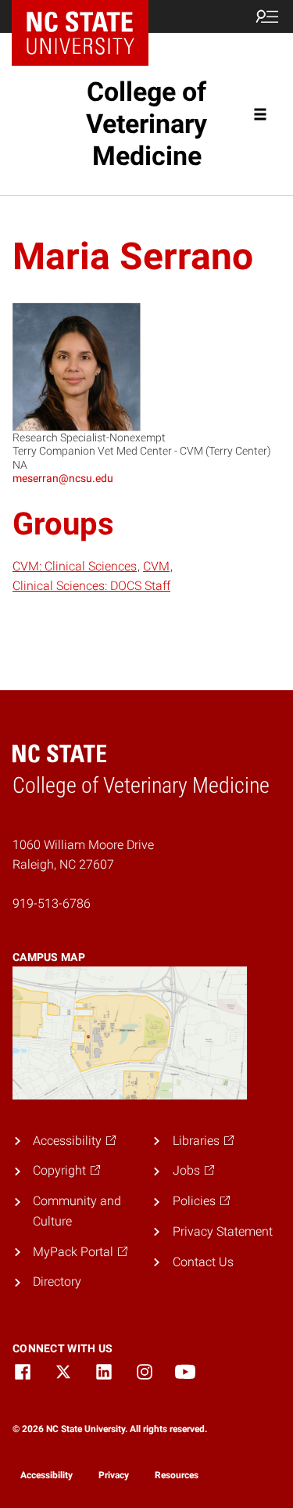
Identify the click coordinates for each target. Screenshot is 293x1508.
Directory (57, 1281)
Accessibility (46, 1475)
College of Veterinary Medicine (146, 123)
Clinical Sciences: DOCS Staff (91, 585)
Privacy (113, 1475)
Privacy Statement (223, 1231)
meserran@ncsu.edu (63, 478)
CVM (156, 566)
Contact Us (203, 1261)
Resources (176, 1475)
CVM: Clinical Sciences (75, 566)
